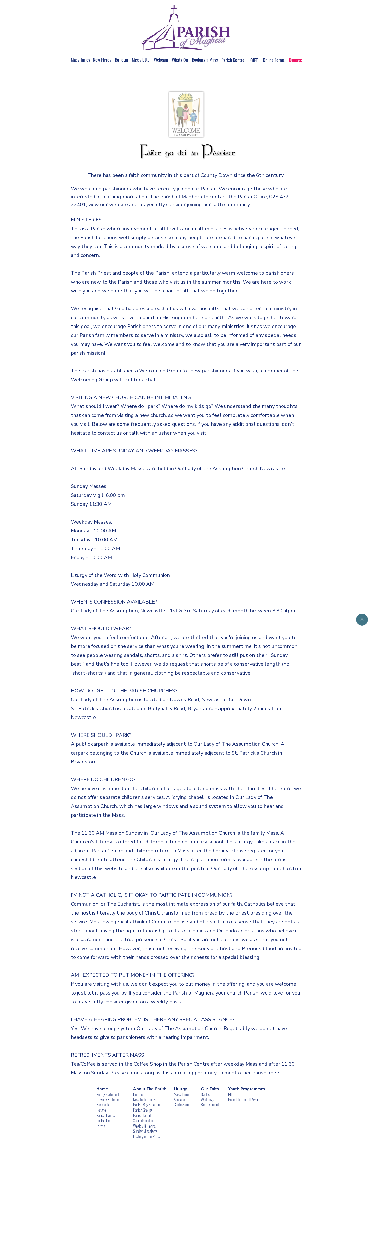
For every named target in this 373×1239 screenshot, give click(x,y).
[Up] (362, 620)
